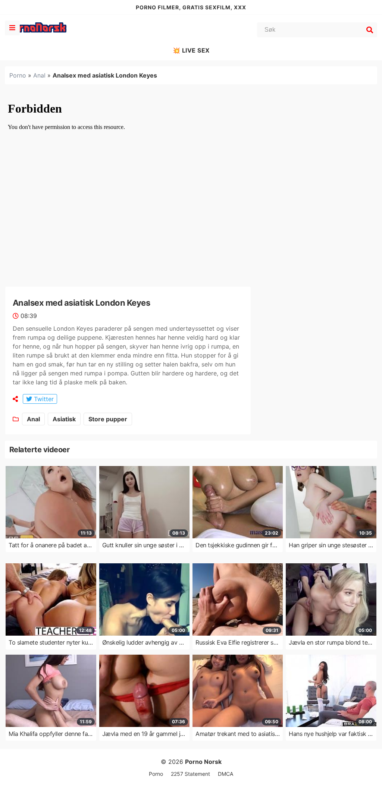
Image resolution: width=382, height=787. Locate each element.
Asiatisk (64, 419)
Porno (17, 75)
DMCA (225, 774)
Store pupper (107, 419)
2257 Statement (190, 774)
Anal (39, 75)
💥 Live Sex (191, 50)
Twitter (43, 399)
